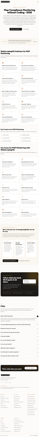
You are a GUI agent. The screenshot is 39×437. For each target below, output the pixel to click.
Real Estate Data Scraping (5, 401)
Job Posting (3, 400)
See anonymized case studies (24, 260)
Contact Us (2, 423)
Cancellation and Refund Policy (6, 431)
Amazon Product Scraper (31, 401)
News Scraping (3, 405)
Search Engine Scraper (4, 407)
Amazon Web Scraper (30, 396)
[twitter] (3, 382)
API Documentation (17, 420)
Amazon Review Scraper (31, 400)
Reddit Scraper (16, 423)
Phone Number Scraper (31, 414)
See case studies (26, 29)
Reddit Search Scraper (17, 427)
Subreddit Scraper (17, 431)
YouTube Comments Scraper (32, 409)
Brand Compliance (17, 396)
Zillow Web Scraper (30, 407)
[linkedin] (10, 382)
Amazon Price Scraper (31, 398)
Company (2, 396)
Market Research (16, 400)
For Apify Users (3, 425)
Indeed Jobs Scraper (30, 412)
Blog (1, 420)
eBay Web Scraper (30, 405)
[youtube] (8, 382)
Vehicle (2, 403)
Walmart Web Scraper (31, 403)
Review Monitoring (17, 405)
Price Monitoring (16, 398)
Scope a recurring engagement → (10, 260)
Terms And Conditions (4, 427)
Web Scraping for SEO (17, 407)
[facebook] (1, 382)
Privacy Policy (3, 429)
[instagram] (6, 382)
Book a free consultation (15, 29)
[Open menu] (37, 1)
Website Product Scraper (5, 398)
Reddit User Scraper (17, 429)
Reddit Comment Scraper (18, 425)
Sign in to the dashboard (34, 435)
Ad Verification (16, 403)
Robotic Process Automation (19, 401)
